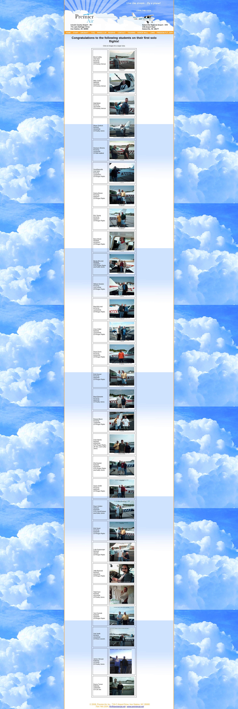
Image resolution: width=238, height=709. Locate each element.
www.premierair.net (135, 707)
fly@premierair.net (117, 707)
